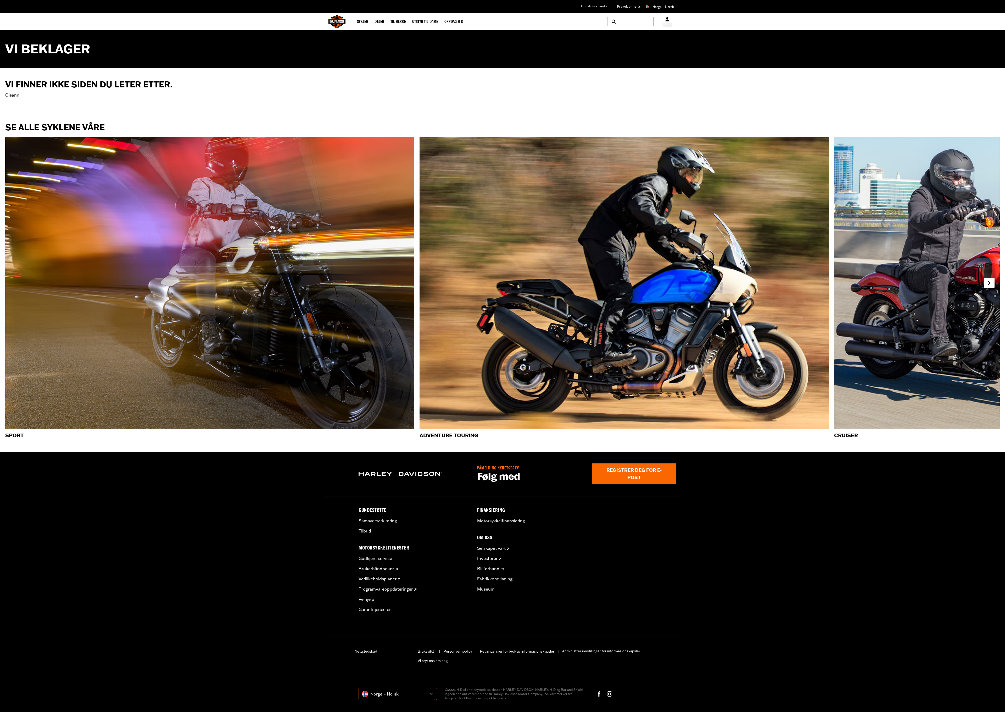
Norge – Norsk (663, 7)
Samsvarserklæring (378, 520)
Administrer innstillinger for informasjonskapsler (601, 651)
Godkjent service (375, 558)
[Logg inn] (667, 21)
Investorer (487, 558)
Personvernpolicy (458, 651)
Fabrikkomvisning (494, 578)
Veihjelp (366, 599)
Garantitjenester (375, 609)
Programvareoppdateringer (386, 589)
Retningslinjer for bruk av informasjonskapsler (517, 651)
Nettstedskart (366, 651)
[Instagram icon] (609, 694)
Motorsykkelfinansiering (501, 520)
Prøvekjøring (626, 6)
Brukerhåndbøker (376, 568)
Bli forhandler (490, 568)
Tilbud (365, 531)
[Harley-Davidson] (414, 474)
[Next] (989, 283)
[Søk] (630, 21)
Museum (486, 589)
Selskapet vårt (491, 548)
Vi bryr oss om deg (433, 661)
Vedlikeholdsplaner (378, 578)
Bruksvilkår (427, 651)
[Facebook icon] (599, 694)
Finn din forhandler (595, 6)
